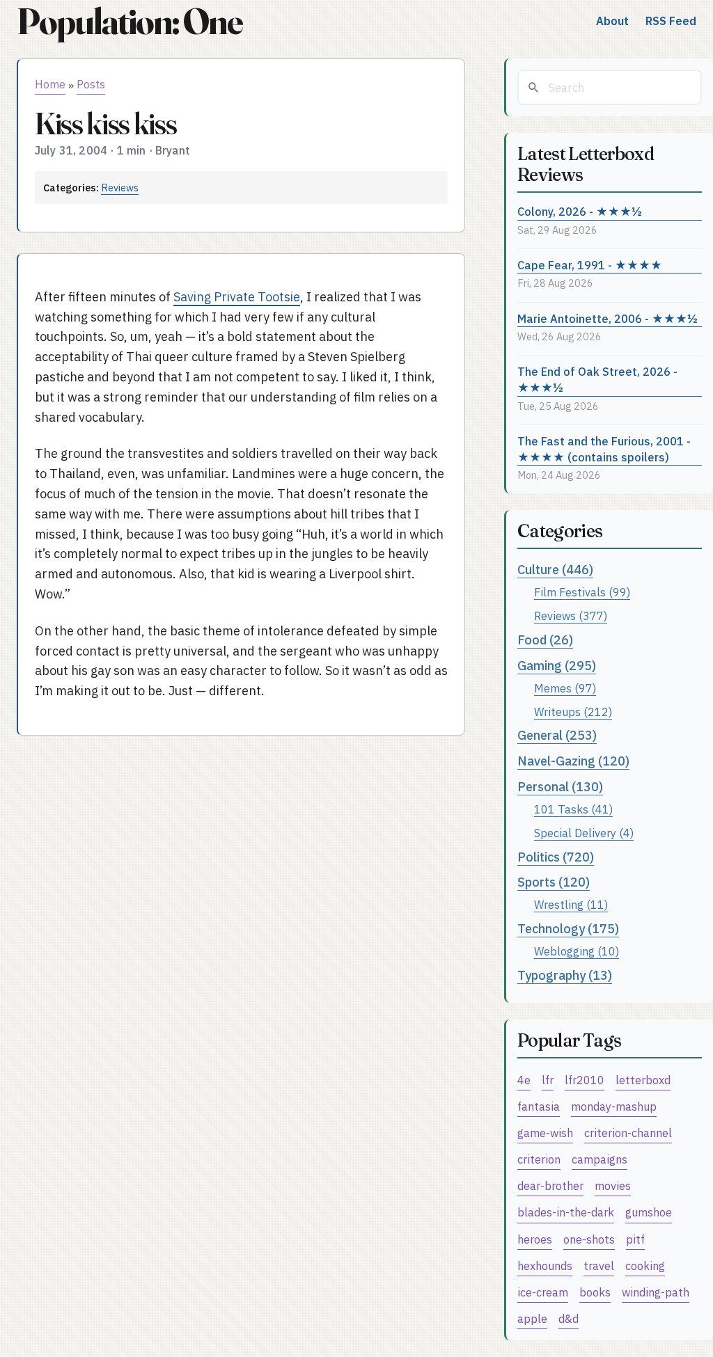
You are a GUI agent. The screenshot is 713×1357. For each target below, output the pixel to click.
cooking (645, 1265)
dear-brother (550, 1185)
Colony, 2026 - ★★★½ (579, 211)
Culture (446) (555, 570)
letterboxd (643, 1079)
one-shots (589, 1239)
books (595, 1292)
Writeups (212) (573, 711)
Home (50, 84)
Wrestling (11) (571, 904)
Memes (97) (565, 688)
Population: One (129, 21)
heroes (534, 1239)
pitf (635, 1239)
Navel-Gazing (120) (573, 761)
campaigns (599, 1159)
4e (524, 1079)
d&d (568, 1318)
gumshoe (648, 1212)
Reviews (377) (570, 615)
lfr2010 (584, 1079)
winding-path (655, 1292)
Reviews (120, 187)
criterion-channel (628, 1132)
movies (613, 1185)
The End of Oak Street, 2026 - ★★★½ (597, 379)
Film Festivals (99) (582, 592)
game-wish (545, 1132)
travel (598, 1265)
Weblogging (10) (576, 951)
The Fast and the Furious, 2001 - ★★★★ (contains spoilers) (604, 449)
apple (532, 1318)
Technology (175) (568, 929)
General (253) (557, 735)
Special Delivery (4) (584, 832)
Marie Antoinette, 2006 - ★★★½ (607, 318)
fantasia (538, 1106)
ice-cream (542, 1292)
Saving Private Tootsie (236, 297)
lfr (548, 1079)
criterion (539, 1159)
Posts (91, 84)
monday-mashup (614, 1106)
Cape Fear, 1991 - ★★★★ (589, 264)
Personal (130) (560, 787)
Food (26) (545, 640)
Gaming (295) (556, 666)
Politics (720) (555, 857)
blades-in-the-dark (565, 1212)
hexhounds (544, 1265)
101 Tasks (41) (573, 809)
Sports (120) (553, 882)
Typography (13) (564, 975)
